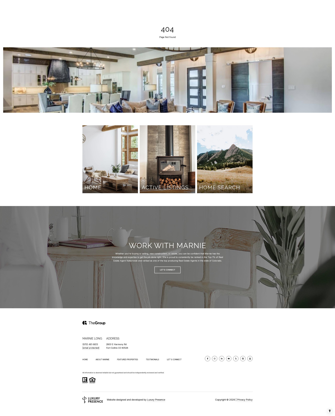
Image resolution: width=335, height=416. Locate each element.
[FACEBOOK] (207, 358)
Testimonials (152, 359)
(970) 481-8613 (90, 344)
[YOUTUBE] (228, 358)
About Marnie (102, 359)
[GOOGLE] (242, 358)
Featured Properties (127, 359)
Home (85, 359)
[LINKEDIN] (221, 358)
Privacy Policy (245, 399)
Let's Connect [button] (167, 270)
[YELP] (235, 358)
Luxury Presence (156, 399)
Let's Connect (174, 359)
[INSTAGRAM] (214, 358)
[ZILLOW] (250, 358)
